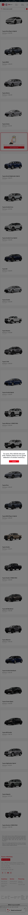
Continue (14, 461)
